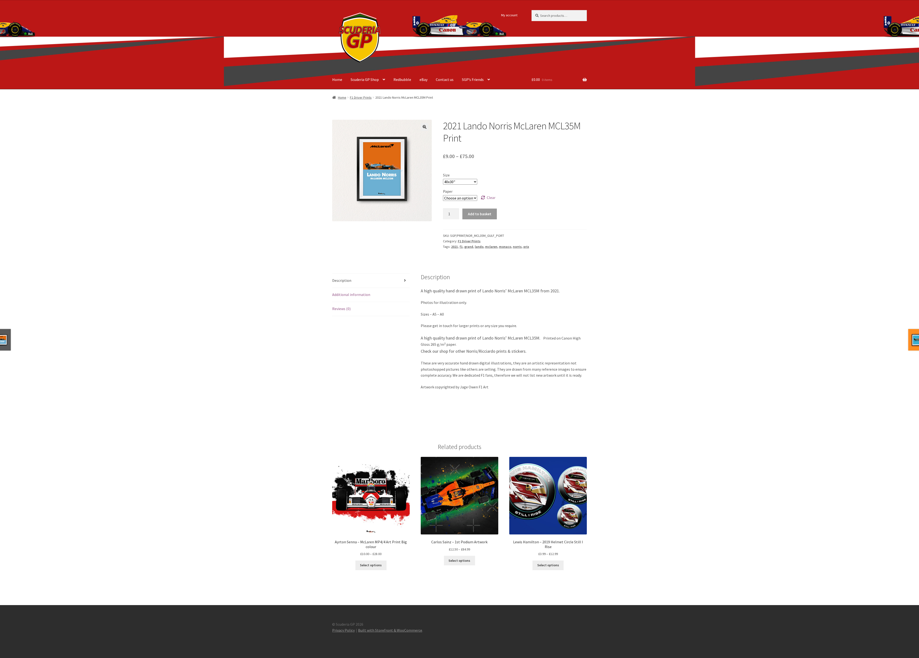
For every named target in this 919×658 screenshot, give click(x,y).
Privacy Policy (343, 630)
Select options (371, 565)
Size (446, 175)
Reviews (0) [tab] (341, 308)
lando (479, 246)
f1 (461, 246)
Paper (448, 191)
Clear (491, 197)
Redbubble (402, 79)
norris (517, 246)
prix (526, 246)
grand (468, 246)
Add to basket (479, 213)
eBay (423, 79)
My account (509, 15)
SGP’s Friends (473, 79)
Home (337, 79)
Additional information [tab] (351, 294)
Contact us (445, 79)
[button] (424, 127)
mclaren (491, 246)
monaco (505, 246)
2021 (454, 246)
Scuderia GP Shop (365, 79)
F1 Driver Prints (361, 97)
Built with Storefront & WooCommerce (390, 630)
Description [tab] (341, 280)
